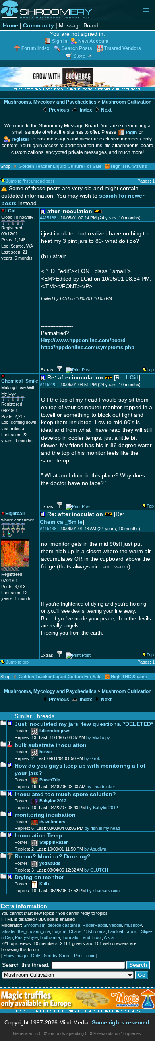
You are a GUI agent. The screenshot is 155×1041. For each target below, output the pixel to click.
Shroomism (34, 925)
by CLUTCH (96, 870)
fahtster (8, 931)
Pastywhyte (26, 937)
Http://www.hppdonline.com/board (83, 340)
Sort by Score (57, 955)
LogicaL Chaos (66, 931)
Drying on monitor (39, 877)
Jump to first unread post (30, 181)
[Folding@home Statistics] (17, 570)
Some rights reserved (120, 1023)
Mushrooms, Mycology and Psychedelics (50, 102)
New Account (93, 41)
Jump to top (17, 662)
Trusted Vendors (122, 48)
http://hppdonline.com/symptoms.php (87, 347)
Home (10, 26)
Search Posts (77, 48)
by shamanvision (103, 890)
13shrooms (95, 931)
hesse (45, 751)
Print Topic (84, 955)
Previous (58, 110)
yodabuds (49, 863)
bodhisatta (50, 937)
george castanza (64, 925)
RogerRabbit (95, 925)
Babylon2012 (52, 801)
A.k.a (109, 937)
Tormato (70, 937)
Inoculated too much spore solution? (65, 794)
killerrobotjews (54, 730)
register (20, 139)
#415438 (48, 528)
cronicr (132, 931)
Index (85, 110)
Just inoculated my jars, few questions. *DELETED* (84, 724)
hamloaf (115, 931)
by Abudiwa (95, 849)
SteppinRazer (53, 842)
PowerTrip (49, 779)
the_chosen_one (34, 931)
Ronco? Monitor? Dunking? (53, 857)
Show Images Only (22, 955)
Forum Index (35, 48)
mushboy (133, 925)
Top (150, 369)
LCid (132, 378)
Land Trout (91, 937)
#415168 (48, 218)
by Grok (92, 758)
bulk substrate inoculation (51, 745)
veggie (115, 925)
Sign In (59, 41)
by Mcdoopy (98, 737)
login (131, 132)
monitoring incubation (45, 815)
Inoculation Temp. (39, 836)
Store (79, 55)
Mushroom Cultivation (126, 102)
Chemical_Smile (61, 522)
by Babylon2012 (102, 807)
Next (106, 110)
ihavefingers (52, 821)
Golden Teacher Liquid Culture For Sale (60, 166)
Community (38, 26)
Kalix (44, 883)
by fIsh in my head (102, 828)
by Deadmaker (101, 786)
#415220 (48, 384)
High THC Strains (129, 166)
